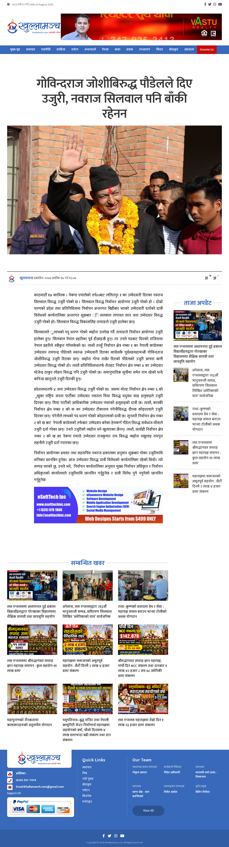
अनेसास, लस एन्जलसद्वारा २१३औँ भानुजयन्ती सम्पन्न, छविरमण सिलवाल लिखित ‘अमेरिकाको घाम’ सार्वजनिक (87, 612)
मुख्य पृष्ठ (15, 49)
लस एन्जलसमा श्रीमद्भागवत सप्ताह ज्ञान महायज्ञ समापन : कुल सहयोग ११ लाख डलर (32, 666)
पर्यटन (74, 49)
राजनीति (45, 49)
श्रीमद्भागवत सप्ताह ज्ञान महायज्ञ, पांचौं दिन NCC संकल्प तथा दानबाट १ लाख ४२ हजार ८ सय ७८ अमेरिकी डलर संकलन (142, 668)
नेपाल (105, 49)
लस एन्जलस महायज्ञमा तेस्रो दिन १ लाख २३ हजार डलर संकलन (141, 722)
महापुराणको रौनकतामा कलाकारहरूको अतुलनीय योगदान (29, 722)
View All (148, 810)
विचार (159, 49)
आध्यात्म (189, 49)
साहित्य (61, 49)
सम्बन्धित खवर (88, 563)
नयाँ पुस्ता (87, 779)
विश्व (84, 773)
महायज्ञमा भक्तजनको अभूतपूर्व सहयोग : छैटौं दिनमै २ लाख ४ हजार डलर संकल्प (86, 666)
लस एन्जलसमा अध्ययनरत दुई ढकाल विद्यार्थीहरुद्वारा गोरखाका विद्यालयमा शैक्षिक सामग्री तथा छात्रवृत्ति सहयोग (31, 612)
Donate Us (207, 49)
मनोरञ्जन (87, 801)
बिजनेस (86, 796)
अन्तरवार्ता (90, 49)
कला (117, 49)
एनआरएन (144, 49)
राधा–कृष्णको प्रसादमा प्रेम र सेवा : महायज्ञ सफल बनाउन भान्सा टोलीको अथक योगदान (142, 612)
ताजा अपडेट (198, 303)
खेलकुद (173, 49)
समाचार (30, 49)
